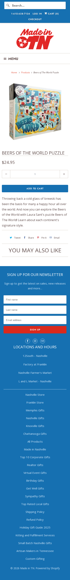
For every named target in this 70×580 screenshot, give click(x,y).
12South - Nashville (35, 356)
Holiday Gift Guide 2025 (35, 527)
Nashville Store (35, 394)
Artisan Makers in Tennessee (35, 551)
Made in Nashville (35, 449)
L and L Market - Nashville (35, 381)
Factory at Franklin (35, 364)
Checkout (35, 19)
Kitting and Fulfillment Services (35, 535)
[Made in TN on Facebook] (27, 341)
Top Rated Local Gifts (35, 504)
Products (25, 72)
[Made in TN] (35, 39)
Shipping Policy (35, 512)
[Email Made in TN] (42, 341)
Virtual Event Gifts (35, 473)
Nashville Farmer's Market (35, 373)
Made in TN (27, 568)
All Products (35, 441)
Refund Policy (35, 519)
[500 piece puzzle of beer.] (35, 112)
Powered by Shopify (48, 568)
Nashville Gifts (35, 418)
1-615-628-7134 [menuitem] (20, 13)
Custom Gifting (35, 558)
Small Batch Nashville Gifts (35, 543)
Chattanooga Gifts (35, 434)
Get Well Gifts (35, 488)
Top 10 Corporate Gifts (35, 457)
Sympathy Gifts (35, 496)
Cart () (53, 13)
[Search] (8, 5)
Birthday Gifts (35, 480)
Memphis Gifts (35, 410)
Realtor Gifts (35, 465)
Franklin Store (35, 402)
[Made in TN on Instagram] (35, 341)
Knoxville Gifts (35, 426)
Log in (37, 13)
